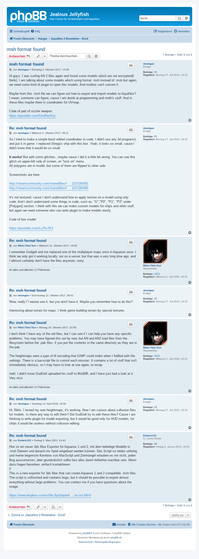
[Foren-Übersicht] (29, 16)
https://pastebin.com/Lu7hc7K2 (31, 228)
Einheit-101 (150, 435)
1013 (157, 273)
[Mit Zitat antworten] (131, 65)
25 (155, 72)
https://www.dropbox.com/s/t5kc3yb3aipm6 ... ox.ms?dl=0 (50, 495)
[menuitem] (35, 31)
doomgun (148, 63)
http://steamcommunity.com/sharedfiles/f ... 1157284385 (48, 188)
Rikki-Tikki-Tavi (152, 265)
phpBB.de (116, 537)
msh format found (26, 49)
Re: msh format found (27, 128)
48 (155, 443)
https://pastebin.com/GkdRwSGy (32, 116)
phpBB (87, 533)
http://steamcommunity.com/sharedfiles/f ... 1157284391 (48, 183)
